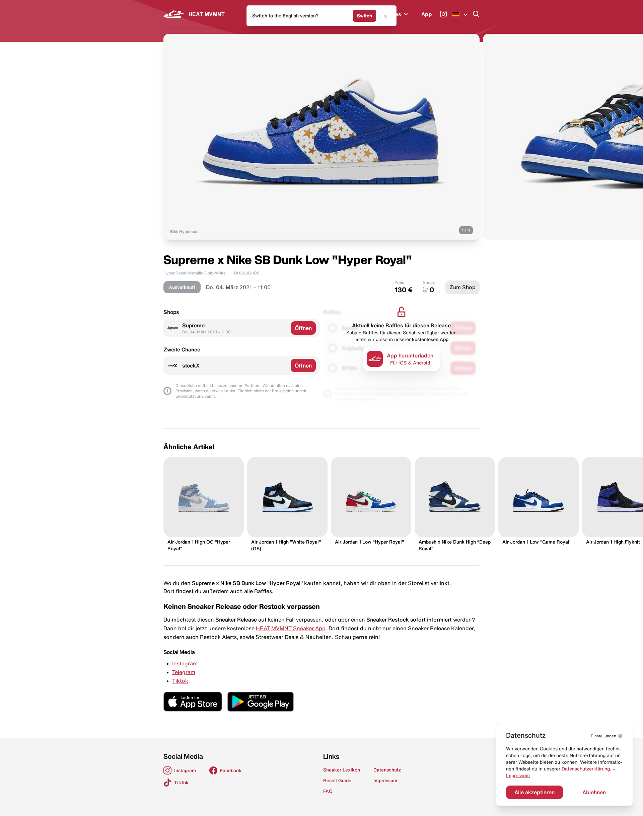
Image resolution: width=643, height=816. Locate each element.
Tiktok (180, 680)
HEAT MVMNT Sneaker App (291, 628)
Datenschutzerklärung (586, 768)
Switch (364, 15)
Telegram (183, 672)
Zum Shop (462, 287)
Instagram (185, 663)
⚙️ (607, 736)
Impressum (518, 775)
